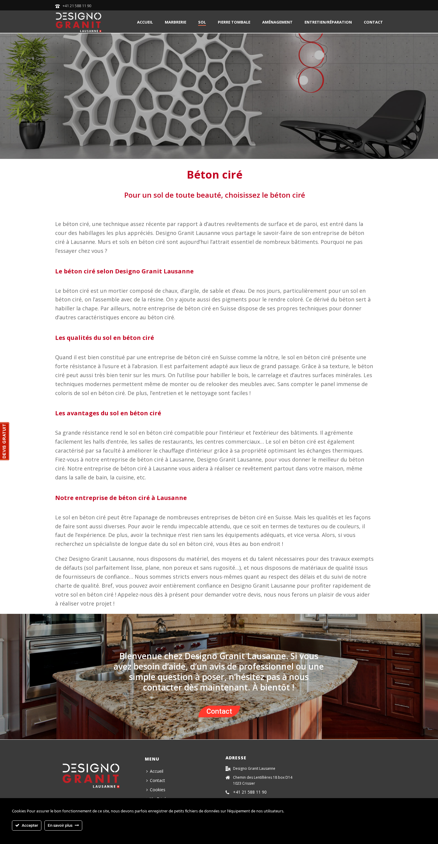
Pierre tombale (234, 22)
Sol (202, 22)
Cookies (157, 789)
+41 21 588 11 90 (77, 5)
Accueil (145, 22)
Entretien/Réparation (328, 22)
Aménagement (277, 22)
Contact (373, 22)
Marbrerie (175, 22)
